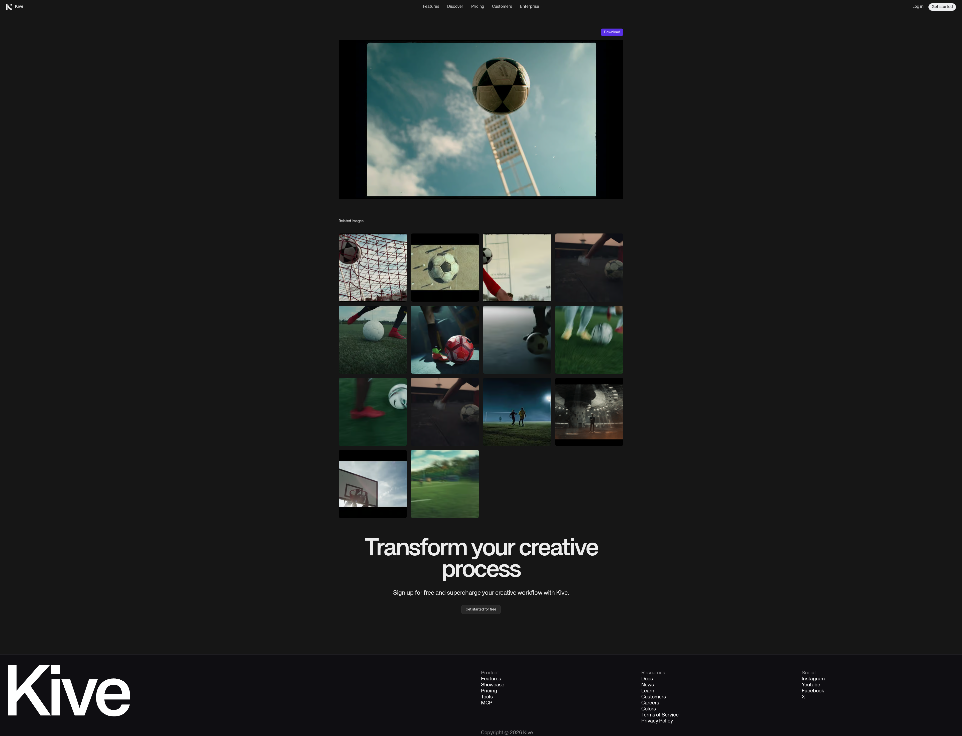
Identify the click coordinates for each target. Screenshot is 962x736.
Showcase (492, 685)
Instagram (813, 679)
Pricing (477, 7)
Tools (487, 697)
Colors (648, 709)
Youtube (811, 685)
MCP (486, 703)
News (647, 685)
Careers (650, 703)
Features (431, 7)
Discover (455, 7)
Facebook (813, 691)
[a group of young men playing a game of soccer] (517, 412)
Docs (647, 679)
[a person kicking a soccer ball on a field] (373, 340)
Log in (917, 7)
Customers (502, 7)
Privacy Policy (657, 721)
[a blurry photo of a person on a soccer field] (445, 484)
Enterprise (529, 7)
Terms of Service (660, 715)
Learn (647, 691)
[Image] (373, 267)
